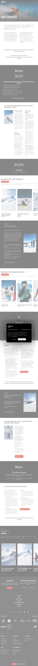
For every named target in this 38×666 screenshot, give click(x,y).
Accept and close (21, 339)
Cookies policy (15, 336)
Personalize (14, 339)
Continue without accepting (25, 329)
